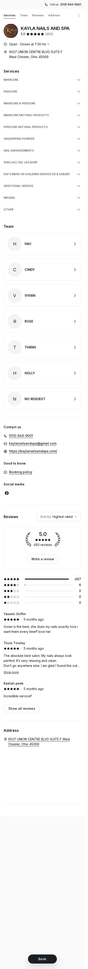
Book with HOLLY (42, 373)
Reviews (38, 15)
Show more (11, 672)
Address (54, 15)
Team (24, 15)
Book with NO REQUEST (42, 399)
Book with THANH (42, 347)
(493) (49, 34)
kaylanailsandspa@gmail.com (32, 443)
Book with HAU (42, 244)
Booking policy (20, 472)
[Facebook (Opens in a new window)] (6, 493)
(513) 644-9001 (70, 4)
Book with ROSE (42, 321)
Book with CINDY (42, 270)
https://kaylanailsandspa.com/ (33, 451)
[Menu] (78, 15)
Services (10, 15)
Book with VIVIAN (42, 295)
